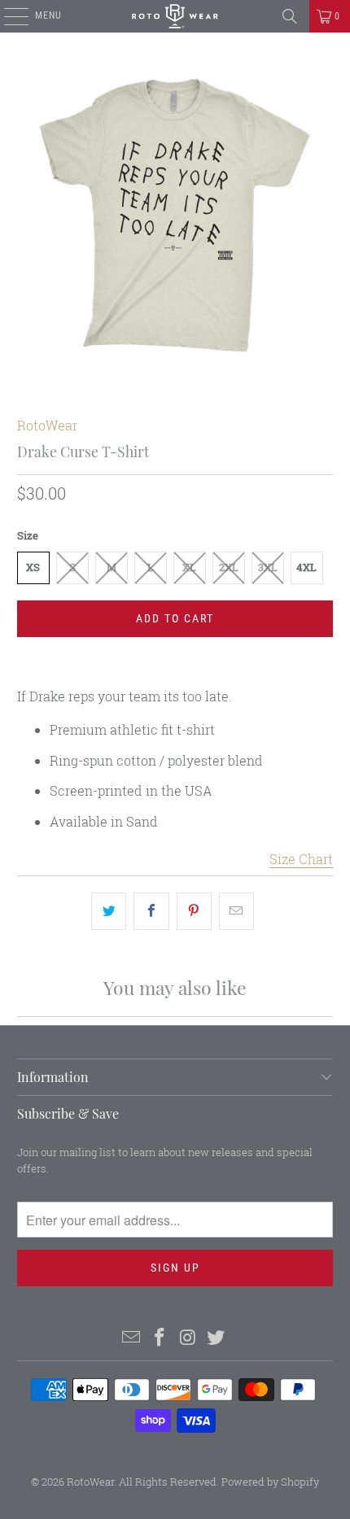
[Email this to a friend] (236, 911)
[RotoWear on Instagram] (189, 1338)
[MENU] (7, 16)
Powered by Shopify (270, 1481)
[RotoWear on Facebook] (160, 1338)
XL (189, 567)
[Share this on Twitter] (108, 911)
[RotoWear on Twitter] (216, 1338)
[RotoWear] (175, 16)
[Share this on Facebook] (150, 911)
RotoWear (47, 425)
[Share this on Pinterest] (194, 911)
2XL (228, 567)
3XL (268, 567)
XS (33, 567)
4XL (306, 567)
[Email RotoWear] (132, 1338)
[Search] (289, 16)
